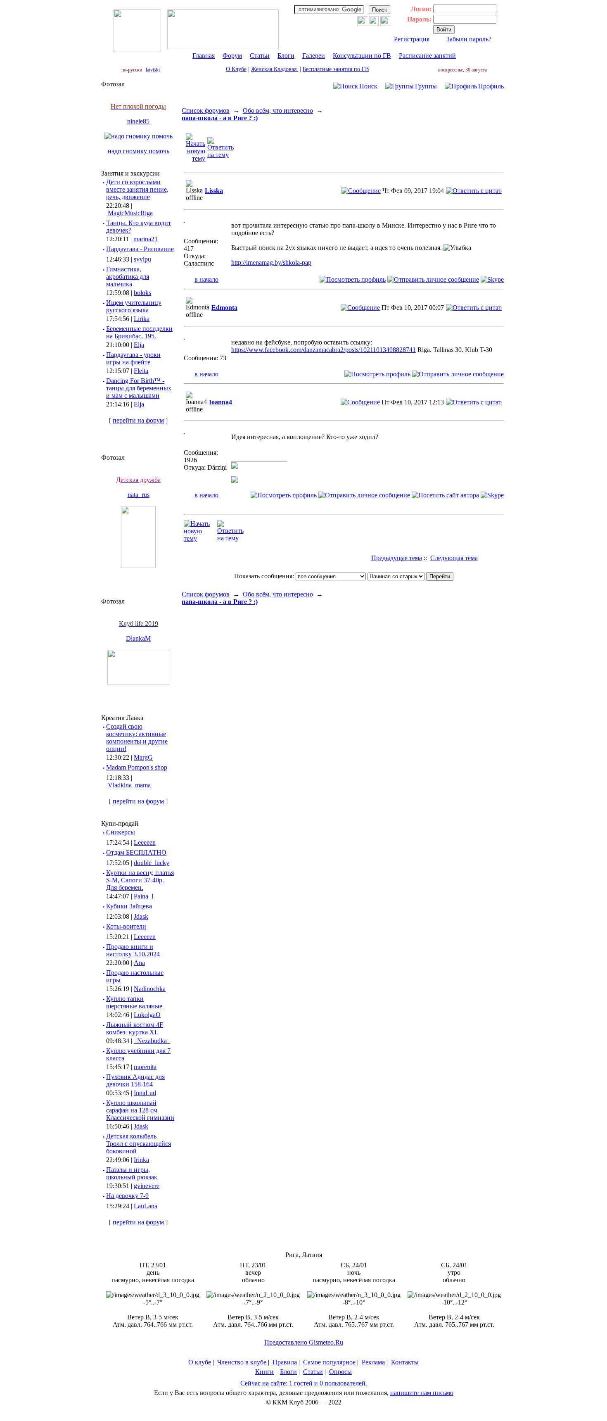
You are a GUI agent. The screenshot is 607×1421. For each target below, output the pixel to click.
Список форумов (206, 110)
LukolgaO (147, 1014)
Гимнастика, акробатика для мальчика (127, 277)
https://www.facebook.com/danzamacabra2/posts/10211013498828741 (323, 349)
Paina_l (143, 896)
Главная (203, 55)
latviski (153, 70)
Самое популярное (329, 1362)
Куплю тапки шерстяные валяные (134, 1002)
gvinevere (146, 1185)
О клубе (199, 1362)
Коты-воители (126, 926)
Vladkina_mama (129, 785)
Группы (426, 86)
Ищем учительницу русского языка (133, 306)
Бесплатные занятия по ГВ (336, 69)
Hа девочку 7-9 (127, 1195)
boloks (142, 292)
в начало (206, 279)
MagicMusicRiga (130, 212)
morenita (145, 1066)
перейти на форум (138, 420)
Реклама (373, 1362)
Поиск (368, 86)
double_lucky (151, 862)
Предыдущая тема (396, 557)
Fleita (141, 370)
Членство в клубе (241, 1362)
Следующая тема (454, 557)
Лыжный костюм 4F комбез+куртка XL (134, 1028)
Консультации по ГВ (362, 55)
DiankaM (138, 638)
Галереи (313, 55)
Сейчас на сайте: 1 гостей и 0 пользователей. (303, 1383)
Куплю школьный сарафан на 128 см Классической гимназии (140, 1110)
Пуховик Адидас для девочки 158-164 (135, 1080)
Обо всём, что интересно (278, 110)
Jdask (141, 916)
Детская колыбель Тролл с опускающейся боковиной (138, 1144)
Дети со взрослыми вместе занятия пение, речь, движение (137, 189)
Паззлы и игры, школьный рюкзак (131, 1173)
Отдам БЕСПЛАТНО (136, 852)
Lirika (141, 318)
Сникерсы (120, 832)
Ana (139, 962)
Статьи (260, 55)
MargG (143, 757)
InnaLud (145, 1092)
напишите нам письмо (421, 1392)
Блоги (285, 55)
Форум (232, 55)
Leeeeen (145, 842)
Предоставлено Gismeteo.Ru (303, 1342)
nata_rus (138, 494)
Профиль (491, 86)
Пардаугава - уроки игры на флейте (133, 358)
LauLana (145, 1206)
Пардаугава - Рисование (140, 248)
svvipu (142, 259)
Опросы (340, 1371)
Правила (285, 1362)
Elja (139, 344)
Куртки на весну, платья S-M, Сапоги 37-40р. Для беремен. (140, 880)
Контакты (405, 1362)
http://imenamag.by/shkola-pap (271, 262)
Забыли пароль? (468, 39)
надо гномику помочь (138, 150)
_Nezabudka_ (152, 1040)
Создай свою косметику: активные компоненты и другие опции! (137, 737)
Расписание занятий (427, 55)
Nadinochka (150, 988)
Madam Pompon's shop (136, 767)
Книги (264, 1371)
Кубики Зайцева (129, 906)
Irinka (141, 1159)
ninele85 (138, 121)
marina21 (145, 238)
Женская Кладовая (274, 69)
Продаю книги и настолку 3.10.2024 (133, 950)
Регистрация (411, 39)
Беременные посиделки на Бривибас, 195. (139, 332)
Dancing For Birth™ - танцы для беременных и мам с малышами (138, 388)
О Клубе (236, 69)
